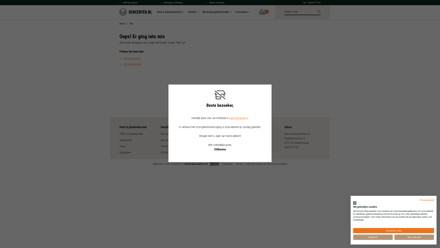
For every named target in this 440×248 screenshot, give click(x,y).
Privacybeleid (427, 200)
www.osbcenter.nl (238, 118)
